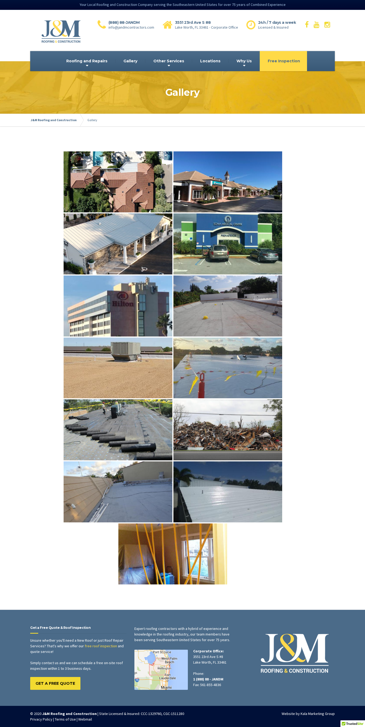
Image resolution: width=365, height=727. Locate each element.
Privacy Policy (41, 719)
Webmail (85, 719)
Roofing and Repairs (86, 61)
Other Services (168, 61)
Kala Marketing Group (318, 713)
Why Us (244, 61)
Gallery (130, 61)
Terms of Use (65, 719)
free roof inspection (101, 646)
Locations (210, 61)
